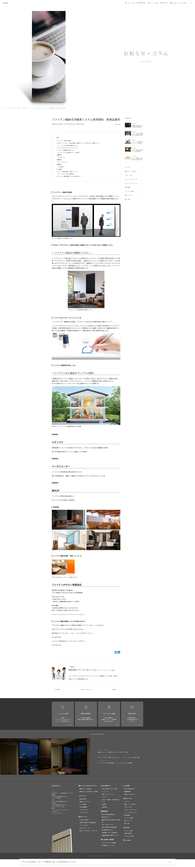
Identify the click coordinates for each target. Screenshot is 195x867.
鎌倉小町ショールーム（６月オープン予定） (118, 752)
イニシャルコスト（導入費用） (109, 842)
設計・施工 (127, 199)
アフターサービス (84, 810)
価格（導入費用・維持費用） (108, 839)
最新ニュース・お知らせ (58, 124)
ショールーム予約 (128, 830)
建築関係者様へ (104, 811)
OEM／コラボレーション (108, 824)
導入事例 (104, 804)
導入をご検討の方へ (105, 785)
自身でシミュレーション (108, 794)
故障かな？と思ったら (129, 794)
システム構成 (83, 804)
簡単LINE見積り (128, 833)
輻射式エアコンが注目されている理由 (89, 791)
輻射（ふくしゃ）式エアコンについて (87, 785)
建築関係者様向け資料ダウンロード (110, 835)
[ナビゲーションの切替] (191, 3)
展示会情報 (127, 187)
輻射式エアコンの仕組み (85, 789)
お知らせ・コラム (127, 798)
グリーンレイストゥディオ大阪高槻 (124, 763)
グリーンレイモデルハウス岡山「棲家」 (131, 757)
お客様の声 (104, 807)
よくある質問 (126, 785)
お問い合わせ (126, 827)
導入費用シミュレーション (108, 845)
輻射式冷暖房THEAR (5, 3)
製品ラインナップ (82, 816)
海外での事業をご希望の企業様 (109, 827)
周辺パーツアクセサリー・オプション (89, 830)
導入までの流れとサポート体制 (109, 789)
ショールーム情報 (129, 191)
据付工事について (106, 817)
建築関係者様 (127, 791)
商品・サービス (80, 124)
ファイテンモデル (84, 825)
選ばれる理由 (83, 799)
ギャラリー (104, 797)
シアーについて (82, 796)
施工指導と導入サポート (108, 830)
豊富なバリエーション (85, 801)
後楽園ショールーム (102, 752)
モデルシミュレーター (85, 828)
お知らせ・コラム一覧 (86, 689)
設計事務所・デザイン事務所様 (109, 832)
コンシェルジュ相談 (129, 836)
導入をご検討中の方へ (129, 789)
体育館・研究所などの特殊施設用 (88, 822)
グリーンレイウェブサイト (57, 813)
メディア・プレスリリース (131, 179)
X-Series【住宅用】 (84, 820)
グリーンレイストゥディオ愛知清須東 (106, 763)
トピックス (127, 167)
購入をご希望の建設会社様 (108, 814)
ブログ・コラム (128, 175)
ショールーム (105, 791)
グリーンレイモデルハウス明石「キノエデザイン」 (109, 757)
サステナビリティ (84, 812)
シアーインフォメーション (69, 124)
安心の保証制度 (83, 807)
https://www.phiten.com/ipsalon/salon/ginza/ (68, 614)
